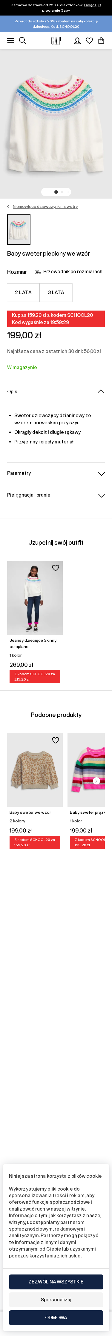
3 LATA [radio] (56, 292)
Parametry (19, 473)
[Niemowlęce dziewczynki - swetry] (8, 207)
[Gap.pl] (56, 40)
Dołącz (90, 5)
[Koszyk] (101, 40)
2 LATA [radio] (23, 292)
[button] (56, 192)
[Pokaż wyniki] (22, 40)
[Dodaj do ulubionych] (55, 568)
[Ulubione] (89, 40)
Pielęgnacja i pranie (28, 495)
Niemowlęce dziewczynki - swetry (45, 206)
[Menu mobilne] (10, 40)
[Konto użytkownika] (77, 40)
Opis (12, 391)
